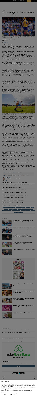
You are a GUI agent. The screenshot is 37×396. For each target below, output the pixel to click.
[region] (18, 388)
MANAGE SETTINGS (12, 394)
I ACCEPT (4, 394)
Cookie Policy (11, 386)
